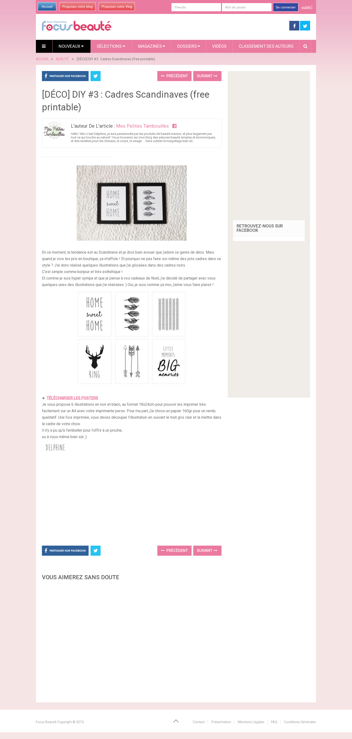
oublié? (306, 7)
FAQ (274, 722)
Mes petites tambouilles (142, 126)
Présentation (221, 722)
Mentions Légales (251, 722)
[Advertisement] (131, 500)
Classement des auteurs (266, 46)
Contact (199, 722)
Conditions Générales (300, 722)
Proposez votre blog (77, 6)
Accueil (47, 6)
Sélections (110, 46)
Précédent (176, 76)
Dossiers (187, 46)
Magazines (150, 46)
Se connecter (286, 7)
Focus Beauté (46, 722)
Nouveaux (70, 46)
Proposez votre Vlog (117, 6)
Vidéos (219, 46)
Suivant (205, 76)
